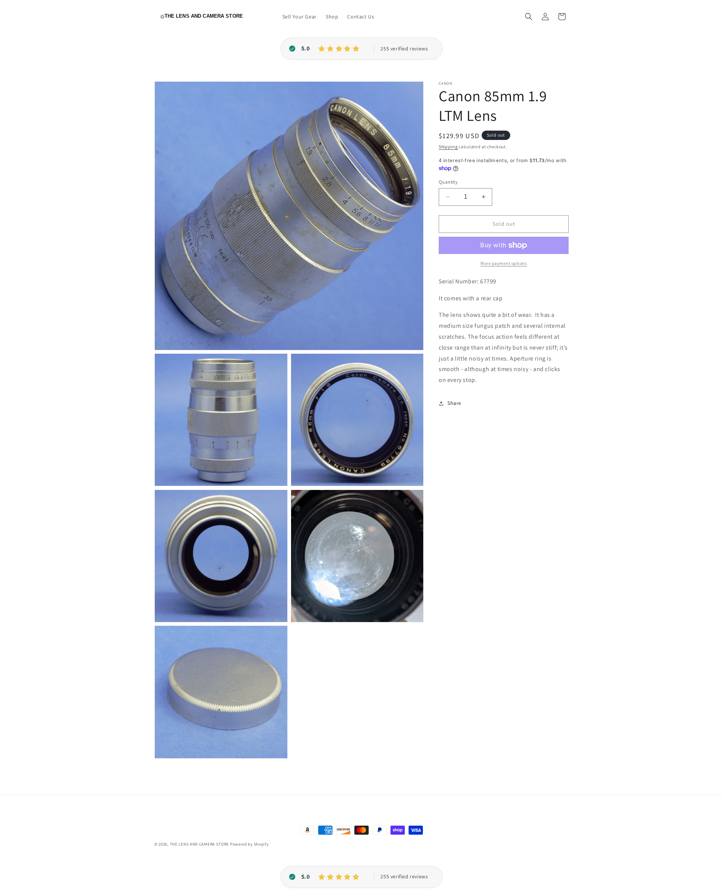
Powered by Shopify (249, 844)
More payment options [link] (503, 263)
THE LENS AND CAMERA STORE (199, 844)
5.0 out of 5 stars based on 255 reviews (404, 49)
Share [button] (454, 403)
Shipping (448, 146)
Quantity (448, 182)
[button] (528, 16)
